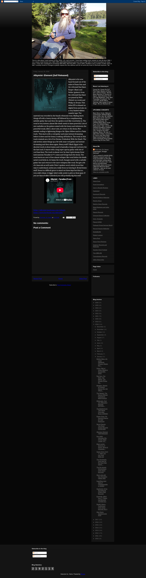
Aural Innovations (98, 184)
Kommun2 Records (99, 194)
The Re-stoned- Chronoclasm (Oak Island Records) (101, 470)
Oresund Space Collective (101, 215)
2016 (97, 522)
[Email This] (67, 218)
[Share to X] (71, 218)
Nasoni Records (98, 212)
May (98, 346)
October (99, 332)
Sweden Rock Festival (100, 250)
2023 (97, 311)
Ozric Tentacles (98, 219)
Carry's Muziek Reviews (100, 188)
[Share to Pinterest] (75, 218)
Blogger (83, 574)
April (98, 348)
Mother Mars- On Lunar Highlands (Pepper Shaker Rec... (102, 362)
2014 (97, 527)
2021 (97, 316)
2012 (97, 533)
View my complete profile (101, 172)
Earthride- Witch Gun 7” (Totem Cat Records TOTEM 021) (102, 499)
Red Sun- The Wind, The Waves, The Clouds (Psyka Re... (102, 379)
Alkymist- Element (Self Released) (102, 432)
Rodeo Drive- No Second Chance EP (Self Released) (102, 419)
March (99, 351)
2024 (97, 308)
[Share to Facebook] (73, 218)
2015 (97, 525)
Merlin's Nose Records (100, 204)
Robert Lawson (98, 235)
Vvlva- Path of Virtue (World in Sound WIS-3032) (102, 371)
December (100, 326)
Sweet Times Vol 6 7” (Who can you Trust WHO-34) (102, 454)
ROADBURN (97, 232)
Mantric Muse (97, 201)
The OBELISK (97, 253)
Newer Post (37, 278)
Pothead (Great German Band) (103, 225)
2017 (97, 519)
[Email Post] (63, 217)
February (100, 354)
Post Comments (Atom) (64, 285)
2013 (97, 530)
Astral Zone (96, 181)
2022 (97, 313)
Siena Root (96, 238)
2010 (97, 538)
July (98, 340)
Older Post (83, 278)
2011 (97, 536)
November (100, 329)
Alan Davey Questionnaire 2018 (102, 513)
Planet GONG (97, 222)
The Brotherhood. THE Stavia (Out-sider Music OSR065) (102, 411)
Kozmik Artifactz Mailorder (101, 197)
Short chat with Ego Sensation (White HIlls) (102, 476)
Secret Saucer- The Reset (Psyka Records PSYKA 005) (102, 426)
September (100, 335)
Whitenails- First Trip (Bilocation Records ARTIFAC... (102, 403)
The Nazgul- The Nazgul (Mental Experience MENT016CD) (102, 395)
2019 (97, 321)
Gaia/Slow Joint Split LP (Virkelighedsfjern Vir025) (102, 483)
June (98, 343)
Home (60, 278)
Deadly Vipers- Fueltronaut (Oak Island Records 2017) (102, 506)
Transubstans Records (100, 256)
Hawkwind (96, 191)
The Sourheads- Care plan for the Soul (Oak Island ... (102, 462)
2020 (97, 319)
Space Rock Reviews (99, 241)
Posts (97, 76)
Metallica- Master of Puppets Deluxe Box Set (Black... (102, 388)
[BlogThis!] (69, 218)
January (99, 356)
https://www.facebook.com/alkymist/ (48, 213)
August (99, 337)
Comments (99, 79)
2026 (97, 302)
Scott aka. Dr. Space (102, 149)
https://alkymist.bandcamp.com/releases (49, 210)
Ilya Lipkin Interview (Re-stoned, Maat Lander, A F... (102, 439)
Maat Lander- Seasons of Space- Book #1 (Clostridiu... (102, 446)
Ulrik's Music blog (98, 259)
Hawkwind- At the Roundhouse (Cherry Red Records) (102, 491)
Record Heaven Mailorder (101, 228)
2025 (97, 305)
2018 (97, 324)
